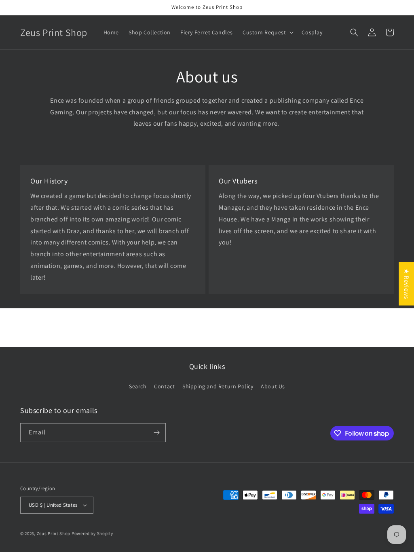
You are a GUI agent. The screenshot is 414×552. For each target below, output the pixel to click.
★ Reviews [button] (406, 283)
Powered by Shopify (92, 533)
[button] (267, 32)
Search (138, 386)
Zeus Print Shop (54, 533)
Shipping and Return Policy (217, 386)
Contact (164, 386)
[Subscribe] (156, 432)
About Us (273, 386)
